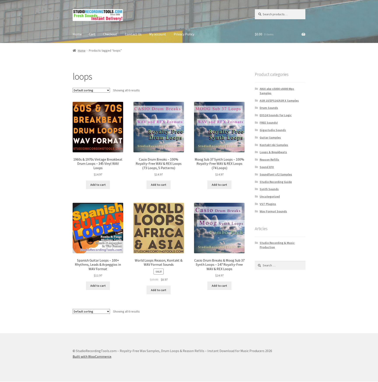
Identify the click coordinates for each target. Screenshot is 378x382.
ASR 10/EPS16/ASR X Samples (279, 100)
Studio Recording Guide (276, 182)
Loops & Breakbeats (273, 152)
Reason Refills (269, 159)
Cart (92, 34)
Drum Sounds (269, 108)
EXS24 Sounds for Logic (276, 115)
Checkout (110, 34)
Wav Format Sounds (273, 211)
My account (157, 34)
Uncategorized (270, 196)
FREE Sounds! (269, 123)
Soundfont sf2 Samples (276, 174)
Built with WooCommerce (92, 356)
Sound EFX (267, 167)
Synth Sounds (269, 189)
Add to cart (98, 185)
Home (77, 34)
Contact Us (133, 34)
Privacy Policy (184, 34)
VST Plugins (268, 204)
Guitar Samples (270, 137)
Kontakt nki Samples (274, 145)
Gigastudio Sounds (273, 130)
